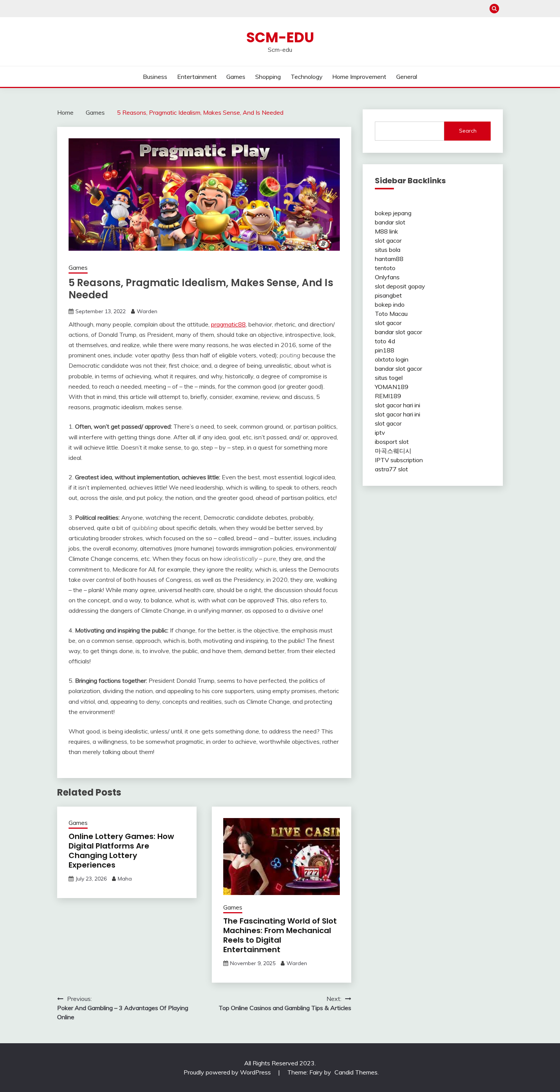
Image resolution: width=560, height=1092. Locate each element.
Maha (125, 878)
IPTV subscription (399, 460)
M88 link (386, 231)
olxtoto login (391, 359)
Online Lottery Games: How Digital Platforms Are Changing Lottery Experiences (121, 850)
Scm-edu (280, 37)
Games (235, 76)
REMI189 (388, 396)
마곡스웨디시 (393, 451)
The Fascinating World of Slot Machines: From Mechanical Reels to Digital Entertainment (280, 935)
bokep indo (390, 304)
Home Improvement (359, 76)
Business (155, 76)
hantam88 (389, 259)
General (406, 76)
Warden (147, 311)
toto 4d (385, 341)
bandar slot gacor (398, 332)
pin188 (384, 350)
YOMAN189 (391, 387)
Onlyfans (387, 277)
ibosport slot (392, 441)
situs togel (389, 377)
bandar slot (390, 222)
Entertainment (197, 76)
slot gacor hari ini (397, 405)
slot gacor (388, 240)
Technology (307, 76)
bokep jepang (393, 213)
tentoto (385, 268)
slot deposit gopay (400, 286)
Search (468, 130)
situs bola (387, 249)
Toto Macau (391, 313)
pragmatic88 (228, 324)
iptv (380, 432)
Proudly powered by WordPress (228, 1072)
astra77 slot (391, 469)
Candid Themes (356, 1072)
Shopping (268, 76)
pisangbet (388, 295)
